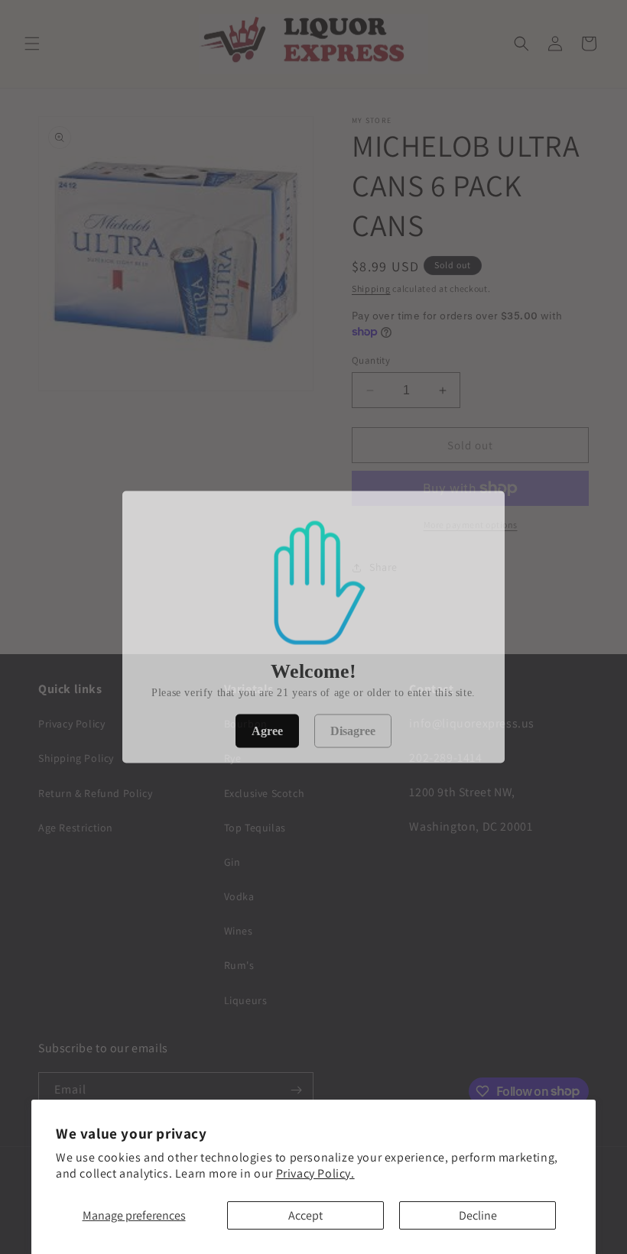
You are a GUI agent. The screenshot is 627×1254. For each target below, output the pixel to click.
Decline (478, 1215)
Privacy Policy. (315, 1173)
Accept (305, 1215)
